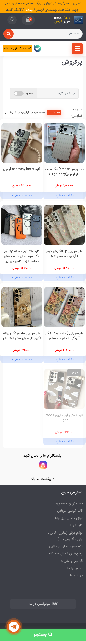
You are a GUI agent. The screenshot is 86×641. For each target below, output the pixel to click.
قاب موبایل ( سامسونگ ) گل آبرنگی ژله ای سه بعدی (64, 336)
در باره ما (76, 575)
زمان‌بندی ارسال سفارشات (65, 553)
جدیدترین (54, 112)
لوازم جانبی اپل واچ (69, 518)
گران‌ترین (24, 112)
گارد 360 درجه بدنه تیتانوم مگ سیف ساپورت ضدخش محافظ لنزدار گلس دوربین (21, 256)
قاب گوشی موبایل (70, 511)
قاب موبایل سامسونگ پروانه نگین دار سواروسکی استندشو (22, 336)
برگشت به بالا (42, 479)
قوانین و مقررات (71, 561)
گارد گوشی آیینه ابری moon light (64, 418)
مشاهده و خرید (64, 195)
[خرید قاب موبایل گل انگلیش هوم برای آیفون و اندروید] (64, 225)
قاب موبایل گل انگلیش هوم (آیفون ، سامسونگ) (64, 254)
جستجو (41, 634)
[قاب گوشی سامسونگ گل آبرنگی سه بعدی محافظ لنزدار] (64, 307)
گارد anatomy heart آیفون (21, 169)
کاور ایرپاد (76, 525)
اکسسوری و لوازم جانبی (66, 546)
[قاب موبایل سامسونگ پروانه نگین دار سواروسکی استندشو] (21, 307)
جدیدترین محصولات (68, 503)
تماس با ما (75, 568)
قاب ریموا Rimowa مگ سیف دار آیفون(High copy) (64, 172)
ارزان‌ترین (10, 112)
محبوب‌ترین (38, 112)
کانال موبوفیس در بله (43, 604)
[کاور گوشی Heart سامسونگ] (21, 143)
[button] (28, 20)
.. (25, 10)
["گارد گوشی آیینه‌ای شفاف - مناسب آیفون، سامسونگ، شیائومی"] (64, 389)
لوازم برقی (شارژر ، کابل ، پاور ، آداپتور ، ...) (65, 536)
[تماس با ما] (14, 627)
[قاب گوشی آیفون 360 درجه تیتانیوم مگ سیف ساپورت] (21, 225)
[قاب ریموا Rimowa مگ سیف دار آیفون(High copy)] (64, 143)
